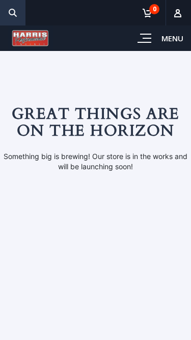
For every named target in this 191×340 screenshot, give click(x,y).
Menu (172, 38)
